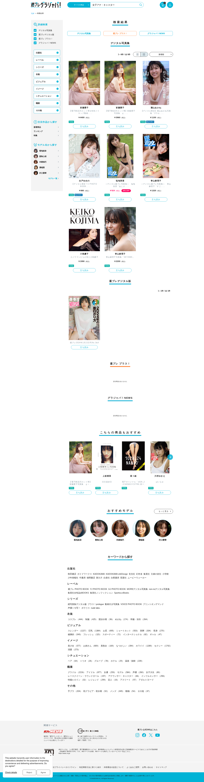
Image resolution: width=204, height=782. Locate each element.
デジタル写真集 (45, 30)
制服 (91, 619)
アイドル (94, 672)
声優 (139, 672)
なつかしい (125, 646)
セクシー (163, 646)
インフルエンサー (153, 676)
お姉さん (91, 646)
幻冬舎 (139, 574)
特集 (35, 135)
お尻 (109, 630)
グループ (102, 661)
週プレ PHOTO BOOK (78, 589)
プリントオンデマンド (153, 604)
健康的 (75, 634)
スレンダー (77, 630)
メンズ (117, 691)
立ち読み (84, 126)
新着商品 (37, 127)
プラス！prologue (96, 604)
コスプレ (76, 619)
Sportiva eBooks (121, 593)
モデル (124, 672)
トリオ (86, 661)
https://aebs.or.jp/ (64, 753)
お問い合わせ (147, 767)
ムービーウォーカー (137, 577)
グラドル (76, 672)
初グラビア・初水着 (96, 691)
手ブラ (75, 691)
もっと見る (164, 511)
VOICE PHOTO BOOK (131, 604)
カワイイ (144, 646)
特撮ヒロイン (77, 680)
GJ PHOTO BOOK (117, 589)
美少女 (75, 646)
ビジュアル (41, 81)
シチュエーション (43, 96)
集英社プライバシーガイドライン (62, 767)
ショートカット (127, 630)
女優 (110, 672)
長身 (159, 630)
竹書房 (82, 577)
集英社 (146, 574)
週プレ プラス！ (46, 39)
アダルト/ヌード (146, 680)
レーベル (40, 60)
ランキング (38, 131)
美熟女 (108, 646)
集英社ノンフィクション (101, 593)
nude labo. (95, 608)
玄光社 (132, 574)
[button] (170, 457)
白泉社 (107, 577)
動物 (131, 691)
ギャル (156, 634)
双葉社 (123, 577)
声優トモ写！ (74, 608)
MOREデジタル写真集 (137, 589)
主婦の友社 (156, 574)
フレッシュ (92, 634)
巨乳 (95, 630)
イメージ (40, 89)
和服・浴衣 (139, 619)
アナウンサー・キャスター (124, 676)
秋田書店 (72, 574)
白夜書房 (115, 577)
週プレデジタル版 (46, 34)
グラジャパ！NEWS (47, 43)
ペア (73, 661)
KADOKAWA (99, 574)
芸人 (113, 680)
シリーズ (40, 67)
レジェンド (97, 680)
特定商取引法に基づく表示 (90, 767)
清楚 (74, 649)
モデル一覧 (52, 178)
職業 (38, 103)
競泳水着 (106, 619)
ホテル (117, 661)
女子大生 (153, 672)
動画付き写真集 (112, 604)
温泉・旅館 (134, 661)
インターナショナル (136, 634)
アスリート (129, 680)
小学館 (165, 574)
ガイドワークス (84, 574)
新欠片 (99, 577)
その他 (39, 110)
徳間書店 (91, 577)
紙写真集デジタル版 (77, 604)
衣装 (38, 74)
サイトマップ (161, 767)
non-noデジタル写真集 (159, 589)
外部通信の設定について (114, 767)
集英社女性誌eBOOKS (78, 593)
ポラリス (85, 608)
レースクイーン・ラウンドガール (87, 676)
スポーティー (112, 634)
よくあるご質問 (133, 767)
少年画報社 (73, 577)
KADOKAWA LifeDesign (117, 574)
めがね (122, 619)
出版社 (39, 53)
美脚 (146, 630)
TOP (32, 13)
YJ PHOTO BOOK (98, 589)
